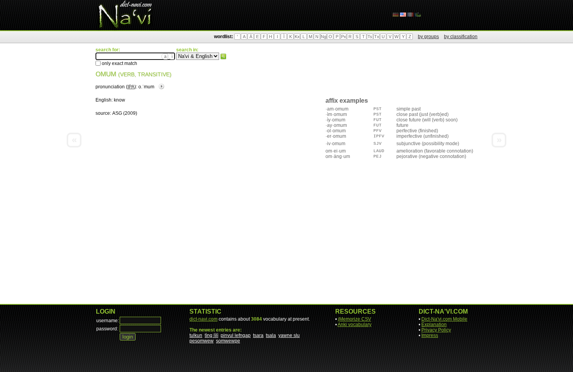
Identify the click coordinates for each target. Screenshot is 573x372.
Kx (297, 36)
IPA (130, 86)
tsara (258, 335)
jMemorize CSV (354, 319)
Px (343, 36)
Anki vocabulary (354, 324)
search (223, 56)
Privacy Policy (436, 330)
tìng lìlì (211, 335)
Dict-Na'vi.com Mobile (444, 319)
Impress (429, 335)
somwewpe (228, 341)
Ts (370, 36)
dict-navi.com (203, 319)
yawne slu (289, 335)
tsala (271, 335)
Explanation (434, 324)
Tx (376, 36)
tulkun (195, 335)
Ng (323, 36)
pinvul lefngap (236, 335)
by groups (428, 36)
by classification (461, 36)
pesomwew (201, 341)
